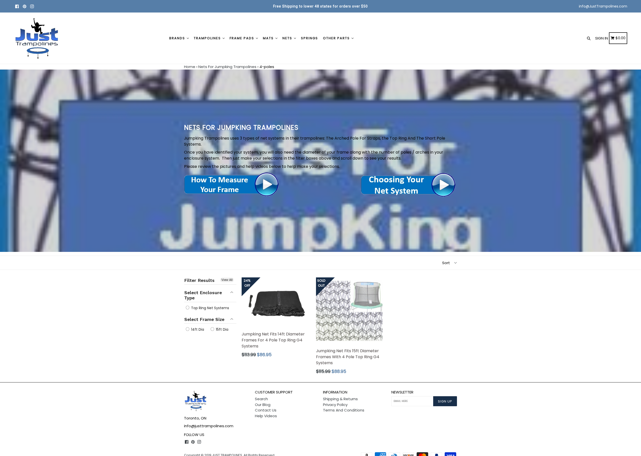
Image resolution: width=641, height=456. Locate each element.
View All (227, 280)
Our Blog (262, 404)
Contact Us (265, 410)
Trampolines (208, 38)
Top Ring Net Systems (209, 307)
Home (189, 66)
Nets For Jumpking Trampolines (227, 66)
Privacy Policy (335, 404)
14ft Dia (197, 329)
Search (261, 398)
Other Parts (337, 38)
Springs (309, 38)
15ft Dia (221, 329)
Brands (177, 38)
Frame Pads (242, 38)
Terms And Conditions (343, 410)
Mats (269, 38)
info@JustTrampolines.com (603, 6)
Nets (287, 38)
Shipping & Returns (340, 398)
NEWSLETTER (402, 392)
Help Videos (266, 415)
